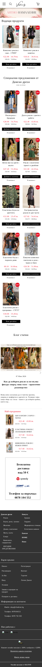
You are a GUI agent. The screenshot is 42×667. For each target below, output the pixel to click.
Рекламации (6, 571)
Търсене (24, 575)
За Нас (4, 575)
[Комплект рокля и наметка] (31, 37)
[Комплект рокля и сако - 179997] (10, 37)
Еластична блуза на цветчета (10, 211)
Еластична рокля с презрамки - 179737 (10, 309)
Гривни (27, 518)
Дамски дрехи (6, 514)
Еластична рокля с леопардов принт (24, 431)
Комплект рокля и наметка (31, 51)
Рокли (5, 518)
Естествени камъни (31, 529)
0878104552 (16, 612)
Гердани (27, 522)
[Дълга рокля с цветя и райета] (31, 101)
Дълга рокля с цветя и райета (31, 116)
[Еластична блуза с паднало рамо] (10, 244)
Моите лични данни (22, 657)
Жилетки (6, 525)
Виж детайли (11, 64)
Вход (3, 580)
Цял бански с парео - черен (25, 417)
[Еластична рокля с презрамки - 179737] (10, 294)
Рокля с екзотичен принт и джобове (31, 164)
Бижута (25, 514)
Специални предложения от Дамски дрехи (21, 79)
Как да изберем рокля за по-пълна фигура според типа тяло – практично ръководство (21, 384)
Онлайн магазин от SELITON (21, 665)
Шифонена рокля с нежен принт (24, 444)
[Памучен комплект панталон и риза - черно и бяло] (31, 244)
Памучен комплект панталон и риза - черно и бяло (31, 260)
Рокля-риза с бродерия (10, 116)
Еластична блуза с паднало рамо (11, 258)
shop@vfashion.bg (17, 607)
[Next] (40, 373)
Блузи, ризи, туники (11, 522)
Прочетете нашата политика (21, 651)
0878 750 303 (17, 616)
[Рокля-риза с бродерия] (10, 101)
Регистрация (25, 566)
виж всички (21, 85)
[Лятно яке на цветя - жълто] (10, 149)
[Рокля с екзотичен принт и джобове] (31, 149)
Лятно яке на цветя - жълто (11, 164)
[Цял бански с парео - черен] (9, 420)
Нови (24, 542)
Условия (5, 585)
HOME (24, 537)
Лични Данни (26, 580)
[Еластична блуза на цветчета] (10, 196)
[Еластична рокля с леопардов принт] (9, 433)
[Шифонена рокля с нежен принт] (9, 447)
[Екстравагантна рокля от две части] (31, 196)
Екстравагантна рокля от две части (31, 211)
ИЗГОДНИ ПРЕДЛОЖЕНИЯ (8, 548)
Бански (25, 533)
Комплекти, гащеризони (7, 541)
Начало (4, 566)
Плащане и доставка (9, 596)
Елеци (5, 536)
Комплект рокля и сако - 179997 (11, 51)
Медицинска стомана (32, 525)
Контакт (24, 571)
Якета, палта (8, 533)
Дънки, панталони (10, 529)
